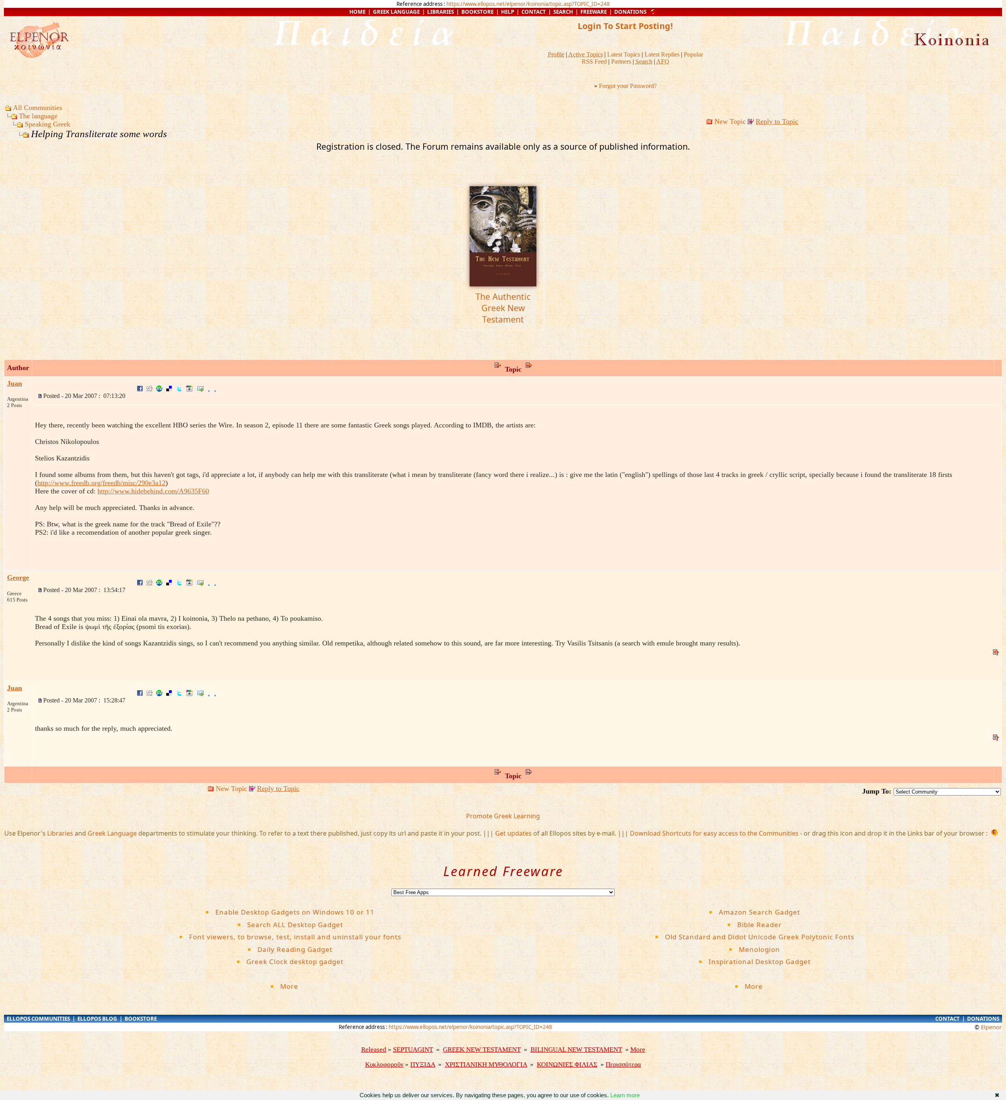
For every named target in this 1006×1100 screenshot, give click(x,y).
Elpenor (991, 1027)
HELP (507, 11)
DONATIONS (630, 11)
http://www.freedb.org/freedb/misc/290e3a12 (101, 483)
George (18, 577)
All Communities (37, 108)
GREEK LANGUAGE (396, 11)
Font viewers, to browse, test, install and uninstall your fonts (295, 936)
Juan (14, 383)
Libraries (60, 833)
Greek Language (112, 833)
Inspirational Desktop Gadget (760, 961)
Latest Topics (623, 54)
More (295, 986)
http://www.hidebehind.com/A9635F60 (153, 491)
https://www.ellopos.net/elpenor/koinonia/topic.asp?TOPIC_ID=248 (528, 3)
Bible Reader (759, 924)
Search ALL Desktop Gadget (295, 924)
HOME (357, 11)
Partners (621, 61)
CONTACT (533, 11)
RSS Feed (594, 61)
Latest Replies (661, 54)
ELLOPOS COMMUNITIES (38, 1018)
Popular (693, 54)
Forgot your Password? (628, 85)
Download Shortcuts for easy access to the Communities (714, 833)
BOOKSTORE (477, 11)
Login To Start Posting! (625, 25)
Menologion (759, 949)
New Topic (730, 121)
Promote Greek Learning (503, 816)
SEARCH (563, 11)
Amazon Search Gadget (759, 912)
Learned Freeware (503, 871)
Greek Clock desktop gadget (294, 961)
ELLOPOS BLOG (97, 1018)
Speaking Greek (47, 124)
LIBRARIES (440, 11)
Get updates (513, 833)
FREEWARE (593, 11)
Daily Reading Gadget (294, 949)
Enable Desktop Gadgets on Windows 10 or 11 (294, 912)
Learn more (625, 1095)
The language (38, 116)
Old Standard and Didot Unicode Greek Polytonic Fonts (759, 936)
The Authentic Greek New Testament (503, 308)
